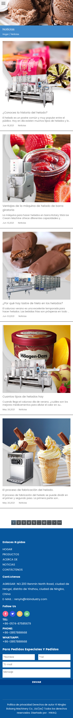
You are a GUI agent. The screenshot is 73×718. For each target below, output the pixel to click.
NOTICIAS (9, 564)
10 (44, 523)
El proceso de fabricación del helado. (28, 490)
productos (11, 554)
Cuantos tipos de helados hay (23, 397)
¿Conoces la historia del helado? (25, 113)
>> (59, 523)
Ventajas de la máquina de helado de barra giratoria (33, 208)
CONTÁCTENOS (13, 570)
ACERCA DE (10, 559)
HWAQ (52, 713)
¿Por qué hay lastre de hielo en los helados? (33, 303)
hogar (7, 549)
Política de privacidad (19, 705)
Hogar (6, 34)
